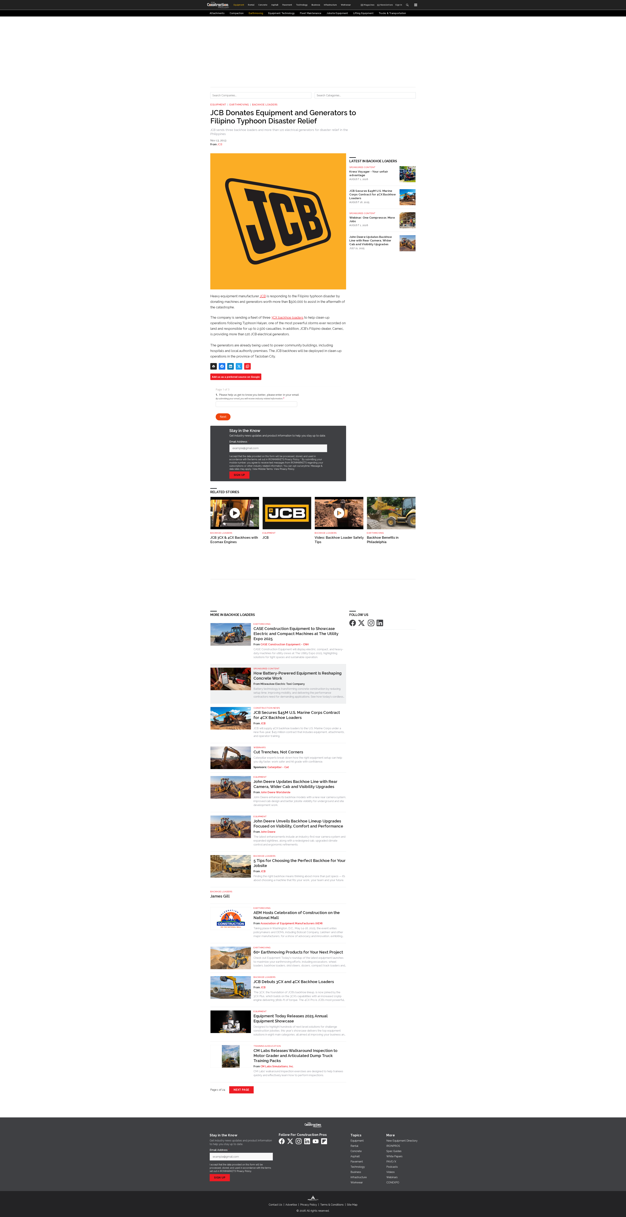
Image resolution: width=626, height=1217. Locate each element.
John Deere (268, 831)
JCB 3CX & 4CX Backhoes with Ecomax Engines (234, 540)
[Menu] (415, 5)
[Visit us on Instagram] (371, 622)
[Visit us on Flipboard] (324, 1141)
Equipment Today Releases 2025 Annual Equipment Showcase (290, 1018)
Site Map (352, 1204)
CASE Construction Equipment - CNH (285, 644)
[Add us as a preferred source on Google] (247, 366)
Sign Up (239, 475)
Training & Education (267, 1046)
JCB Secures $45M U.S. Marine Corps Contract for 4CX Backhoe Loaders (372, 194)
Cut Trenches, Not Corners (278, 752)
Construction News (266, 708)
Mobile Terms (265, 469)
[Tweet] (239, 366)
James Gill (220, 896)
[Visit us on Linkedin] (380, 622)
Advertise (291, 1204)
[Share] (222, 366)
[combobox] (260, 95)
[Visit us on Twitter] (361, 622)
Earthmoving (239, 104)
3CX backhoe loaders (287, 317)
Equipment (218, 104)
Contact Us (275, 1204)
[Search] (407, 5)
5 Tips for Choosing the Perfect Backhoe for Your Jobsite (299, 863)
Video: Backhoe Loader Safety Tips (339, 540)
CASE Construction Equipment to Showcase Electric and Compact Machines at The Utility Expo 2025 (295, 633)
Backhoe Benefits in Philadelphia (383, 540)
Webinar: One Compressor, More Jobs (372, 219)
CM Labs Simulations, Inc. (277, 1066)
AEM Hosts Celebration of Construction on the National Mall (296, 915)
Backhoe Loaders (265, 104)
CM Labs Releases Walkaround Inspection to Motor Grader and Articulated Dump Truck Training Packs (295, 1055)
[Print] (213, 366)
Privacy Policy (287, 469)
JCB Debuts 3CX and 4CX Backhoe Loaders (293, 981)
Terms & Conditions (332, 1204)
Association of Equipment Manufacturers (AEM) (291, 923)
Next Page (241, 1089)
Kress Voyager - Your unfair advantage (368, 173)
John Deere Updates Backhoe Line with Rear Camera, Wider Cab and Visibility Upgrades (370, 240)
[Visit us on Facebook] (352, 622)
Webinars (259, 747)
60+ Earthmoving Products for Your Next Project (298, 952)
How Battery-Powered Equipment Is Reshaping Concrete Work (297, 676)
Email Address (239, 441)
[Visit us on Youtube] (316, 1141)
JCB (219, 144)
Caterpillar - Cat (278, 767)
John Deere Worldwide (275, 792)
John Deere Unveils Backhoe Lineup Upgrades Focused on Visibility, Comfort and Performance (298, 823)
